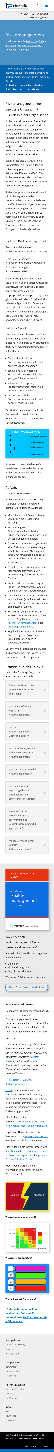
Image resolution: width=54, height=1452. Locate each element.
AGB (26, 1446)
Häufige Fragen (12, 1353)
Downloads (10, 1415)
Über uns (9, 1349)
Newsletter (10, 1420)
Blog (7, 1411)
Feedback (10, 1393)
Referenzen (11, 1366)
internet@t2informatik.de (33, 1438)
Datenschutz (44, 1446)
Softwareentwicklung (15, 1344)
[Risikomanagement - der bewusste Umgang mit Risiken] (27, 457)
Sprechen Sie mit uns (15, 1389)
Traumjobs (10, 1375)
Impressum (33, 1446)
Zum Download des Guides (27, 987)
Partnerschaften (13, 1371)
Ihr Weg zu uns (12, 1398)
